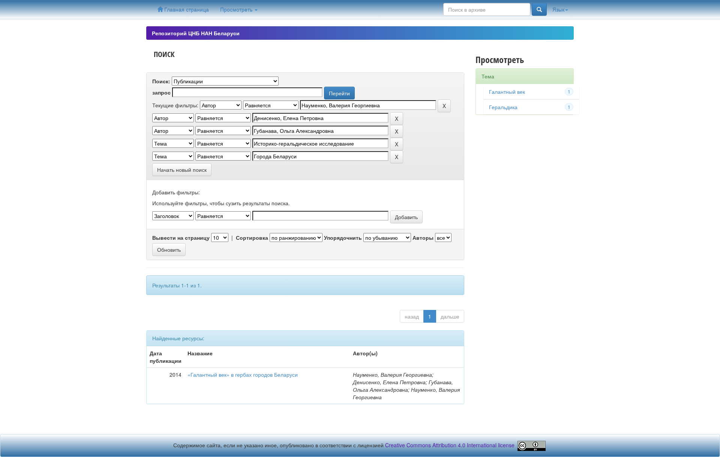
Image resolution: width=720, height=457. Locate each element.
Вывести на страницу (181, 237)
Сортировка (252, 237)
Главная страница (186, 9)
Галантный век (507, 91)
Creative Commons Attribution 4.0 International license (449, 445)
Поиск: (161, 81)
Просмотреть (237, 9)
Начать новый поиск (182, 169)
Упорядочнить (343, 237)
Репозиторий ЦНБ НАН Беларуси (196, 33)
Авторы (423, 237)
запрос (161, 92)
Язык (558, 9)
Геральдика (503, 107)
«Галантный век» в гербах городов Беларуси (243, 374)
